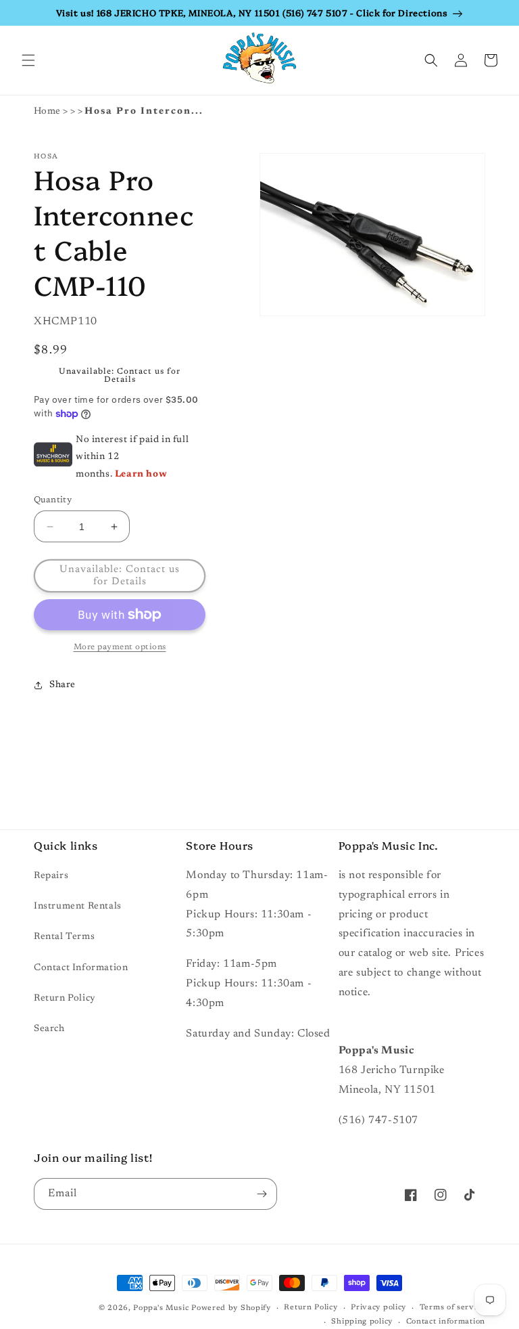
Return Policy (65, 998)
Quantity (53, 500)
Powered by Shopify (231, 1308)
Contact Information (81, 968)
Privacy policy (378, 1307)
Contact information (445, 1322)
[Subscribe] (261, 1194)
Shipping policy (362, 1322)
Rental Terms (64, 937)
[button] (28, 60)
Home (47, 111)
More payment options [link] (120, 647)
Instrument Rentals (78, 906)
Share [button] (62, 685)
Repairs (51, 876)
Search (49, 1029)
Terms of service (452, 1307)
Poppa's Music (161, 1308)
